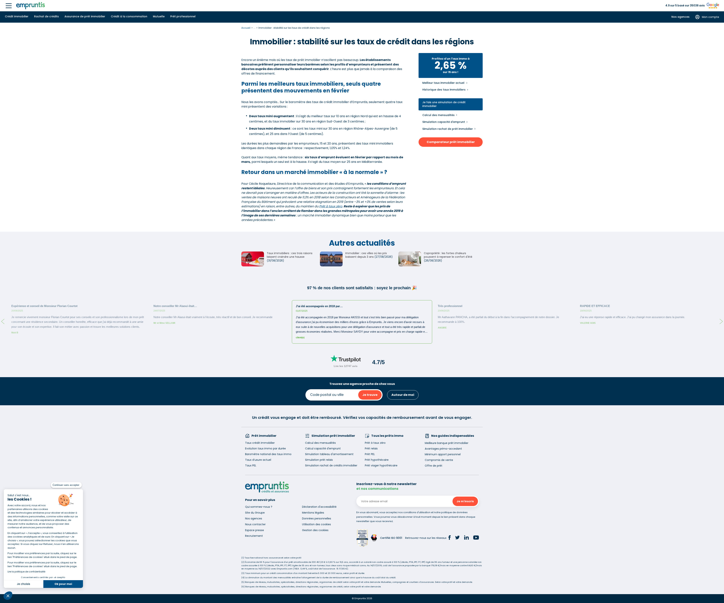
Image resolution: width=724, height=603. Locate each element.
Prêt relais (371, 448)
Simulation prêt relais (319, 460)
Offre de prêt (433, 466)
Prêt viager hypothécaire (381, 465)
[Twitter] (457, 538)
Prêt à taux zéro (330, 206)
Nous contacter (255, 524)
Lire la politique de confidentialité (26, 571)
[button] (7, 595)
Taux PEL (250, 465)
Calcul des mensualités (438, 115)
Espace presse (254, 530)
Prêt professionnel (183, 16)
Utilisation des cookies (316, 524)
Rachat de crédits (46, 16)
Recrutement (254, 536)
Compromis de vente (439, 460)
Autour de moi (402, 395)
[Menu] (8, 6)
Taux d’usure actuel (258, 460)
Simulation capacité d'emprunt (443, 122)
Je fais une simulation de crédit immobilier (444, 104)
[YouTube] (476, 538)
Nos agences (680, 17)
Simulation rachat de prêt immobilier (447, 129)
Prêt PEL (370, 454)
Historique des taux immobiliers (444, 90)
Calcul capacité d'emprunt (323, 448)
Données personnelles (316, 518)
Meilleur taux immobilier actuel (443, 83)
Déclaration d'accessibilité (319, 507)
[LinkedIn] (466, 538)
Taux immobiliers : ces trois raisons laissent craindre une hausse (289, 255)
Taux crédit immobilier (260, 443)
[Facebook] (449, 538)
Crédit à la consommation (129, 16)
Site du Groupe (255, 513)
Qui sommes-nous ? (258, 507)
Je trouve (369, 395)
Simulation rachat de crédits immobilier (331, 465)
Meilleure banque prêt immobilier (446, 443)
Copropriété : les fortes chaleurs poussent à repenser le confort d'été (448, 255)
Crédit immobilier (16, 16)
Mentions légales (313, 513)
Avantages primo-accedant (443, 449)
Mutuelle (159, 16)
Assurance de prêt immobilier (84, 16)
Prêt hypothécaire (377, 460)
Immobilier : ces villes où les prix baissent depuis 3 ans (366, 255)
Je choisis (23, 584)
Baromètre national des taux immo (268, 454)
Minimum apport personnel (443, 454)
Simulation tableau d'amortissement (329, 454)
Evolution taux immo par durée (265, 448)
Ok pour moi (63, 584)
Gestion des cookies (315, 530)
